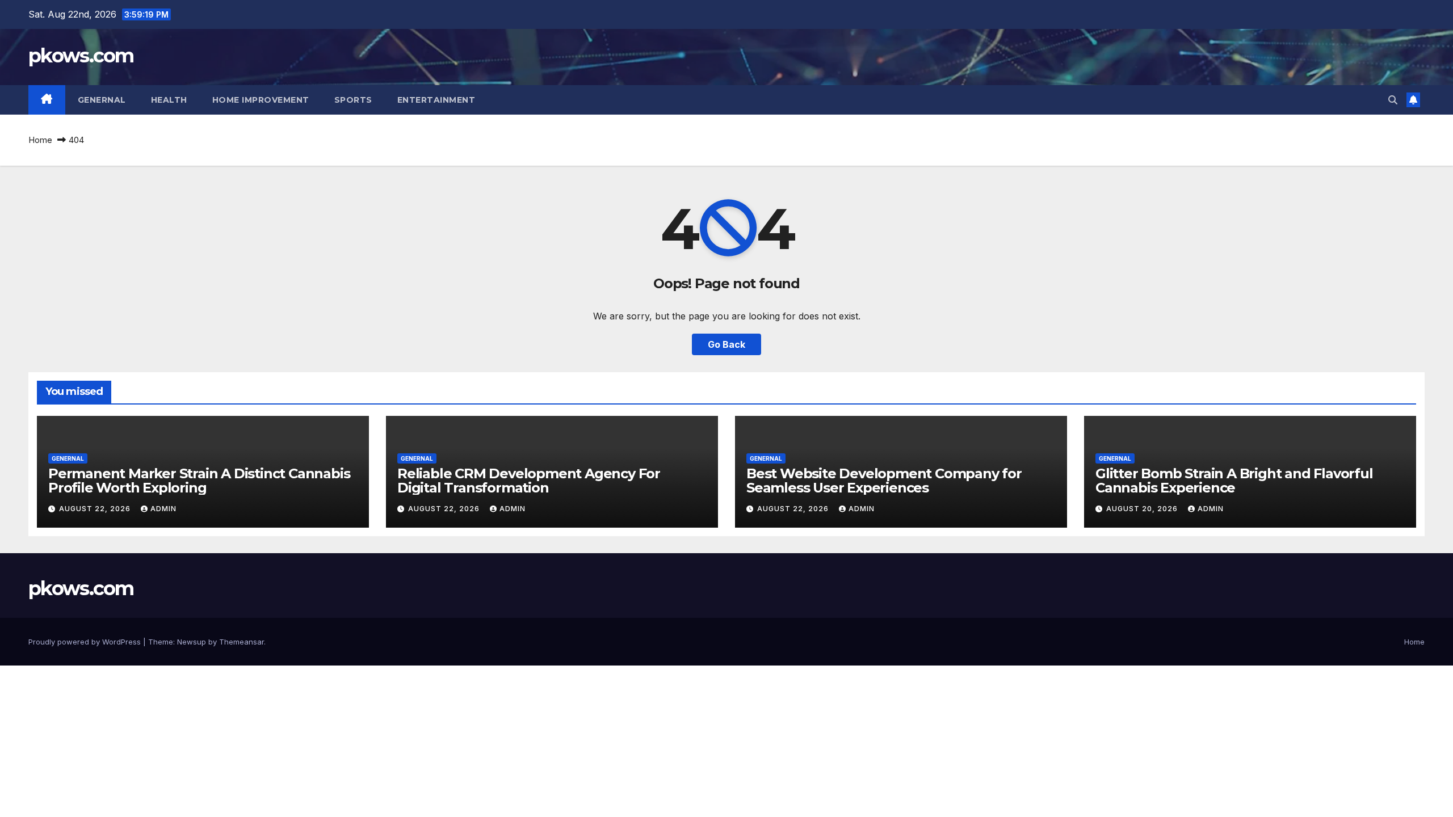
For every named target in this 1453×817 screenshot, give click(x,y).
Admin (163, 508)
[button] (1392, 100)
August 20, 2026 (1143, 508)
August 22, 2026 (96, 508)
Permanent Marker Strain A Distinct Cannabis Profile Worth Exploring (199, 480)
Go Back (726, 344)
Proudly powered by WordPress (85, 641)
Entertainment (436, 100)
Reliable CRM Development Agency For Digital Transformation (528, 480)
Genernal (102, 100)
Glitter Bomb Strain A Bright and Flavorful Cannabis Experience (1234, 480)
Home (40, 139)
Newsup (191, 641)
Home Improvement (260, 100)
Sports (353, 100)
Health (169, 100)
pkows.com (81, 56)
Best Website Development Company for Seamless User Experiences (884, 480)
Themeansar (241, 641)
